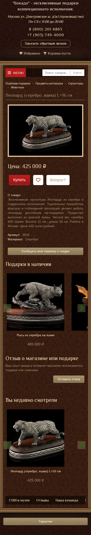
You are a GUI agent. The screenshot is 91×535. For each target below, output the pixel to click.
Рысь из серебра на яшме (36, 335)
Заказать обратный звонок (46, 44)
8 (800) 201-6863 (45, 29)
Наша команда (66, 500)
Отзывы (42, 500)
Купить (19, 180)
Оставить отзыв (69, 379)
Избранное (32, 53)
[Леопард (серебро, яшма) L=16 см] (45, 130)
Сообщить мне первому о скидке (45, 251)
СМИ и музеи (19, 500)
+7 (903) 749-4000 (45, 35)
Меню (18, 73)
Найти (77, 72)
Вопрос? (58, 180)
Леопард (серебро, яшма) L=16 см (35, 471)
